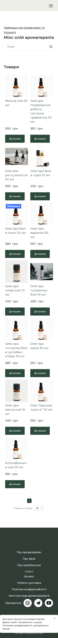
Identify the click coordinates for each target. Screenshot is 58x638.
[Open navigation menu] (51, 6)
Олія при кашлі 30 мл (39, 346)
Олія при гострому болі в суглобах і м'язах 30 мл (16, 350)
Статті (29, 571)
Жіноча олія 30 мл (16, 103)
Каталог (29, 576)
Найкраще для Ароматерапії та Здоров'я (24, 30)
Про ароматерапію (29, 552)
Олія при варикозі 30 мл (39, 233)
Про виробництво (29, 565)
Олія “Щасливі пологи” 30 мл (41, 407)
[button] (51, 47)
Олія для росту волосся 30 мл (16, 175)
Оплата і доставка (29, 582)
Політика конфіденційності (29, 589)
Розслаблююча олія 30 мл (16, 465)
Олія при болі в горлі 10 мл (40, 173)
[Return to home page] (20, 5)
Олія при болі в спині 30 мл (15, 231)
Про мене (29, 558)
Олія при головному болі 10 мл (38, 290)
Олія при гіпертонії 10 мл (15, 290)
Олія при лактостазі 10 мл (15, 410)
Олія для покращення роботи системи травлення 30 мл (41, 111)
